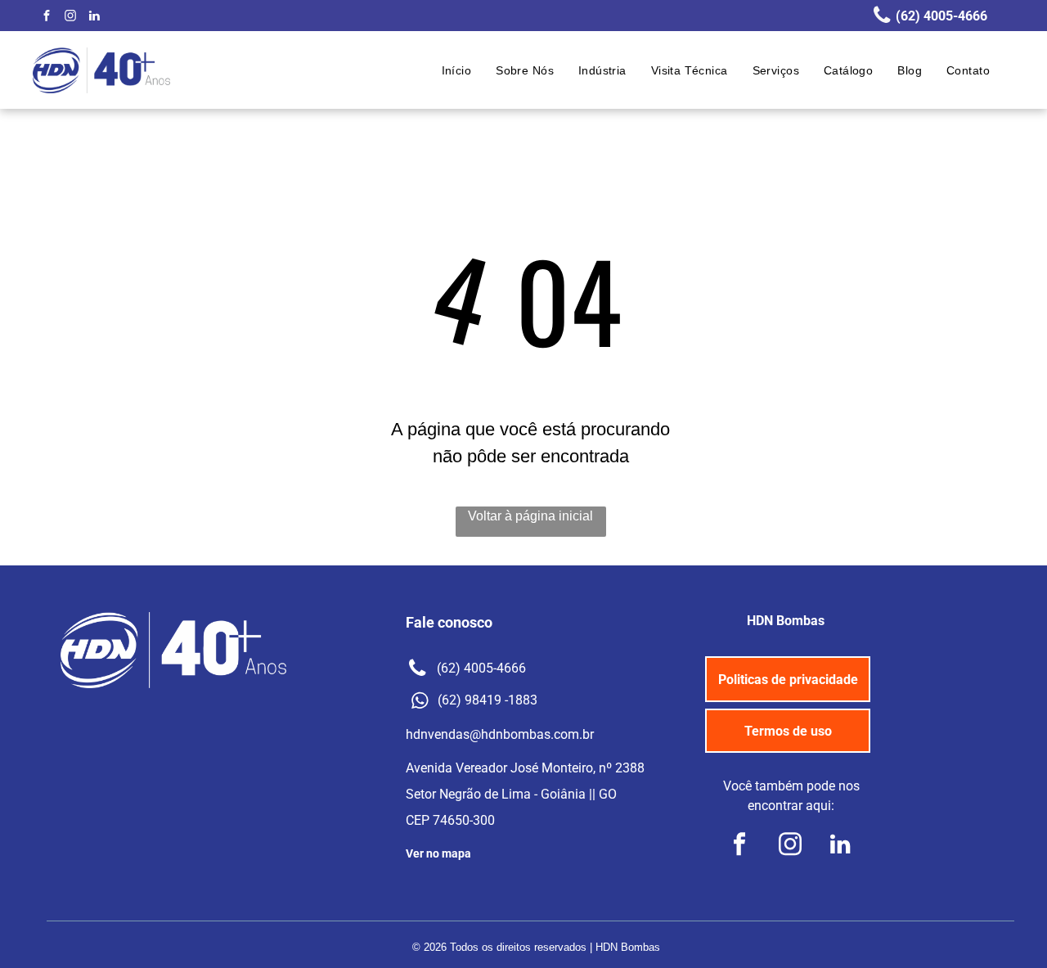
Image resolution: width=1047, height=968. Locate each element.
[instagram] (70, 18)
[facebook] (47, 18)
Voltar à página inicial (530, 516)
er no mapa (442, 853)
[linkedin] (94, 18)
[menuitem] (456, 70)
